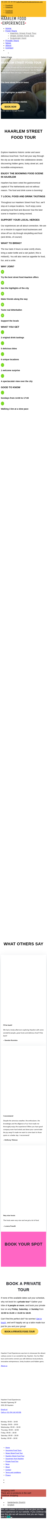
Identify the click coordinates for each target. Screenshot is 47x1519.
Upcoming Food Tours (13, 1450)
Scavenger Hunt (18, 38)
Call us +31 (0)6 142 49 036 (11, 1412)
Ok (9, 1517)
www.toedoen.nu (7, 1488)
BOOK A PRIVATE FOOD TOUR (20, 1331)
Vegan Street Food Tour (22, 36)
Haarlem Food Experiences (16, 1487)
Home (8, 28)
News (8, 43)
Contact (9, 48)
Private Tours (12, 40)
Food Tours (11, 31)
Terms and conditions (13, 1472)
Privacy (8, 1475)
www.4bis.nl (25, 1488)
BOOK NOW (10, 106)
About (8, 45)
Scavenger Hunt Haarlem (14, 1458)
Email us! (4, 1409)
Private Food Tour (11, 1461)
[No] (11, 1517)
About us (4, 1366)
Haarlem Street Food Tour (23, 33)
